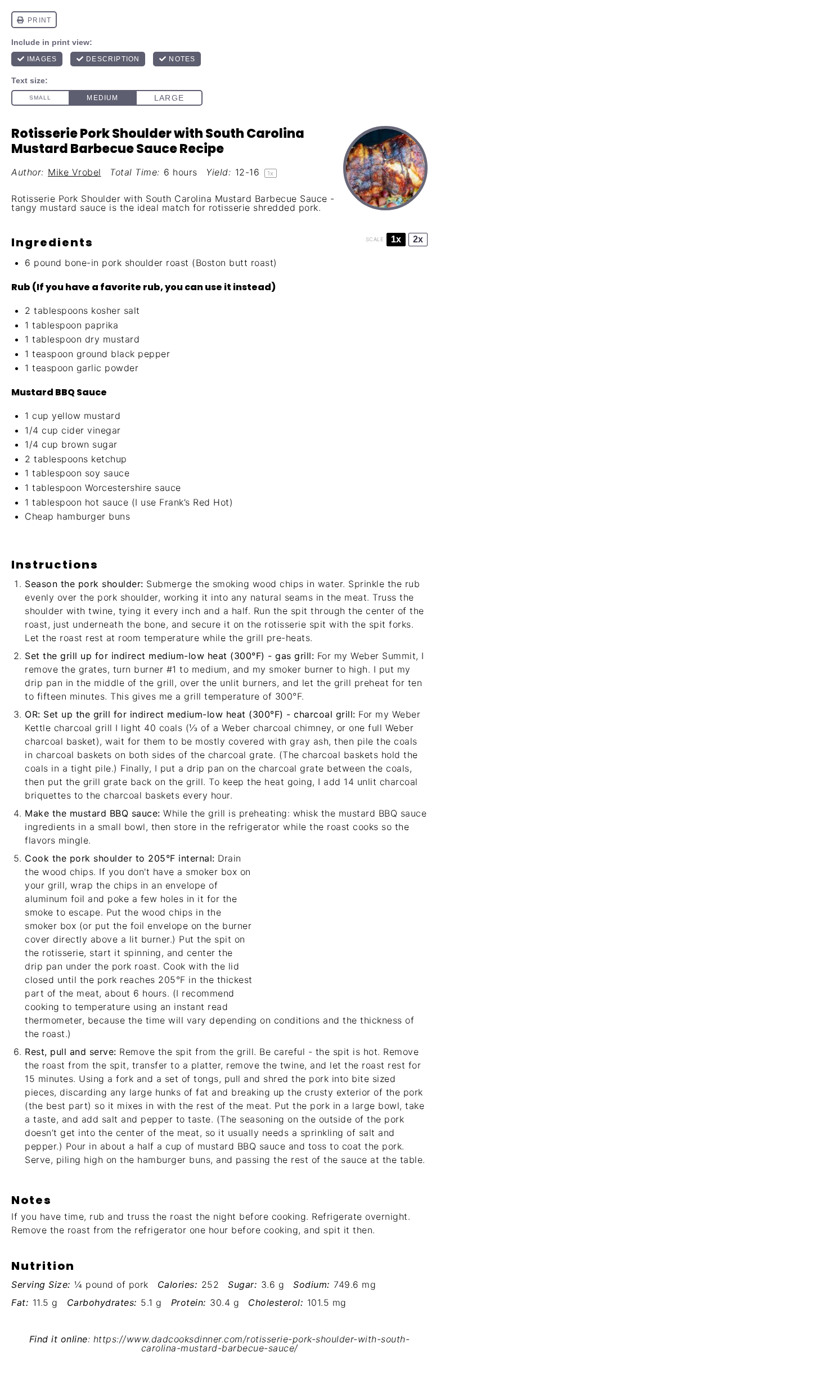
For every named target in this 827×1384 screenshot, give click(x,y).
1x (396, 239)
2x (418, 239)
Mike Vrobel (74, 172)
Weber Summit (383, 655)
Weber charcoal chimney (276, 727)
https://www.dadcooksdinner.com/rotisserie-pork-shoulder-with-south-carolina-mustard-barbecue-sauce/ (251, 1343)
